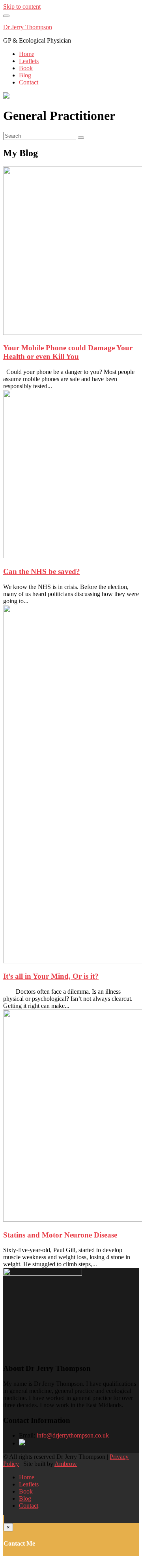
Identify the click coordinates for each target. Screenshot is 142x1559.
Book (26, 68)
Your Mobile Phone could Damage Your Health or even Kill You (68, 352)
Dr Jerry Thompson (27, 27)
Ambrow (65, 1463)
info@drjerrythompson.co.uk (72, 1435)
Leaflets (29, 61)
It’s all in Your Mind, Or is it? (51, 976)
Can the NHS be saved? (41, 571)
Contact (28, 82)
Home (26, 53)
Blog (25, 75)
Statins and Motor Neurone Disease (60, 1235)
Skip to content (22, 6)
